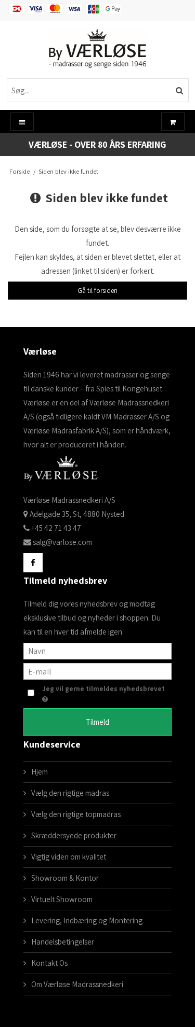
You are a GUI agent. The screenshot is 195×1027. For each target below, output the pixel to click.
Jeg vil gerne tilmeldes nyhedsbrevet (103, 688)
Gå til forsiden (97, 290)
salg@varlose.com (62, 542)
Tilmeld (97, 722)
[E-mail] (97, 671)
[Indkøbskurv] (173, 121)
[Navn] (97, 650)
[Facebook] (33, 562)
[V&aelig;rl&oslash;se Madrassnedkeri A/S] (98, 48)
